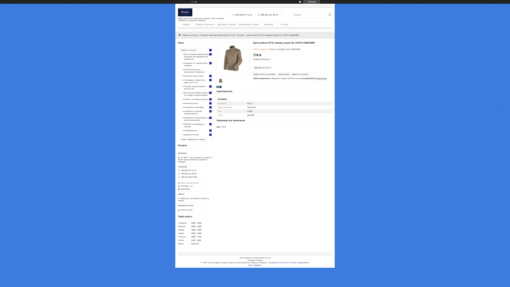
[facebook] (217, 87)
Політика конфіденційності (299, 262)
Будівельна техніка (191, 135)
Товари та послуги (204, 25)
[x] (220, 87)
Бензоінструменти (191, 103)
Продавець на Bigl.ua (255, 260)
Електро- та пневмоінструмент (196, 99)
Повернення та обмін (249, 25)
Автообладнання (190, 131)
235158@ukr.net (186, 186)
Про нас (284, 25)
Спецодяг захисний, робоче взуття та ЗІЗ (217, 35)
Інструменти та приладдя (194, 107)
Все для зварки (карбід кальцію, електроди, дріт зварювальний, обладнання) (196, 56)
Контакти (268, 25)
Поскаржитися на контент (278, 262)
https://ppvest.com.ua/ (190, 183)
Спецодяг (241, 35)
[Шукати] (329, 15)
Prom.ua (268, 258)
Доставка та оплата (227, 25)
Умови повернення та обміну (193, 139)
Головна (186, 25)
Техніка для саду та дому (194, 76)
